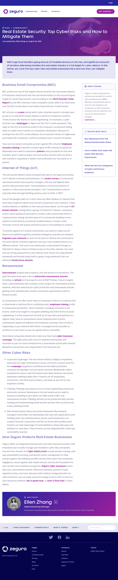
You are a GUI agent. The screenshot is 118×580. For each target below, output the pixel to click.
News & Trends (60, 527)
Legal (63, 565)
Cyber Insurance (21, 527)
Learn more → (90, 120)
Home (34, 551)
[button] (32, 11)
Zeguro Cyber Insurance (53, 465)
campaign (16, 366)
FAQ (33, 569)
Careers (64, 558)
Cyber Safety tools (37, 451)
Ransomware (9, 272)
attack (18, 279)
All (6, 527)
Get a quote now (35, 480)
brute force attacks (23, 260)
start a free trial (55, 480)
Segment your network (14, 238)
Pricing (34, 558)
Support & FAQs (67, 562)
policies (41, 151)
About (63, 551)
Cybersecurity (41, 527)
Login (111, 3)
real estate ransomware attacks (51, 276)
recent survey (52, 178)
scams (21, 112)
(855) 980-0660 (97, 551)
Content (35, 565)
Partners (64, 555)
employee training (59, 304)
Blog (33, 562)
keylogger (22, 123)
